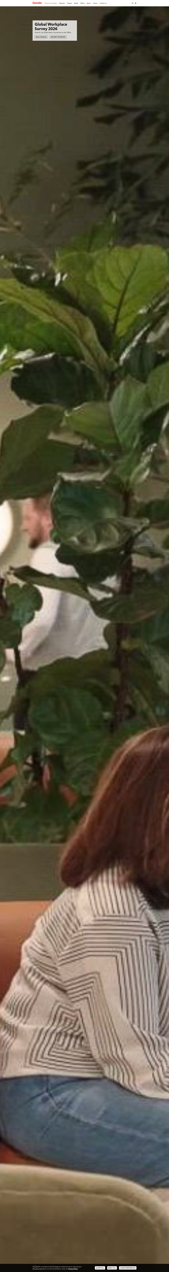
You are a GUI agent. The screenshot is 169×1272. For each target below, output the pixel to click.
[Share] (132, 3)
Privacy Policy (73, 1269)
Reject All (112, 1268)
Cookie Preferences (127, 1268)
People (76, 3)
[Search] (135, 3)
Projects (69, 3)
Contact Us (103, 3)
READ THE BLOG (41, 37)
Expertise (62, 3)
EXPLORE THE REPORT (58, 37)
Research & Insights (51, 3)
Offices (82, 3)
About (89, 3)
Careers (95, 3)
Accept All (100, 1268)
